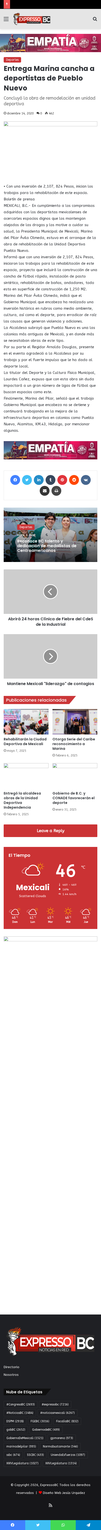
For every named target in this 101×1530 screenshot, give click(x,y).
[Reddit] (74, 480)
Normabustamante (60, 1446)
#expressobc (55, 1404)
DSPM (15, 1421)
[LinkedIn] (39, 480)
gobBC (15, 1429)
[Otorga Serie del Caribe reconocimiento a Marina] (74, 721)
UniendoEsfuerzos (68, 1455)
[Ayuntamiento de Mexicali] (50, 43)
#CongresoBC (20, 1404)
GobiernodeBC (46, 1429)
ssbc (13, 1455)
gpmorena (61, 1438)
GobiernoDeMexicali (24, 1438)
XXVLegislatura (61, 1463)
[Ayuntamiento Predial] (50, 450)
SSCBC (35, 1455)
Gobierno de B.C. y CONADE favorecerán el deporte (73, 798)
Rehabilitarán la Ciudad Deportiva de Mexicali (25, 741)
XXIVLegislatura (22, 1463)
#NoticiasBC (19, 1413)
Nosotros (11, 1375)
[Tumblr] (50, 480)
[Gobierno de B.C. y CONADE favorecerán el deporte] (74, 776)
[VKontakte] (86, 480)
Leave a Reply (50, 830)
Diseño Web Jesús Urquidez (64, 1493)
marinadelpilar (21, 1446)
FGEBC (40, 1421)
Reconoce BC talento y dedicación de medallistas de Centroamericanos (46, 545)
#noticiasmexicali (57, 1413)
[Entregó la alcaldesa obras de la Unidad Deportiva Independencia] (26, 776)
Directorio (11, 1367)
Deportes (12, 60)
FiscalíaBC (67, 1421)
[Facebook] (15, 480)
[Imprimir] (56, 491)
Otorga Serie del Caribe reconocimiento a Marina (73, 744)
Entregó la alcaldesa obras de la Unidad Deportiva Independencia (22, 800)
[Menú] (6, 20)
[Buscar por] (94, 20)
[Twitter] (27, 480)
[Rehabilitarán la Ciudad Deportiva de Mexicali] (26, 721)
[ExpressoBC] (31, 18)
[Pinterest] (62, 480)
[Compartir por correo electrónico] (45, 491)
